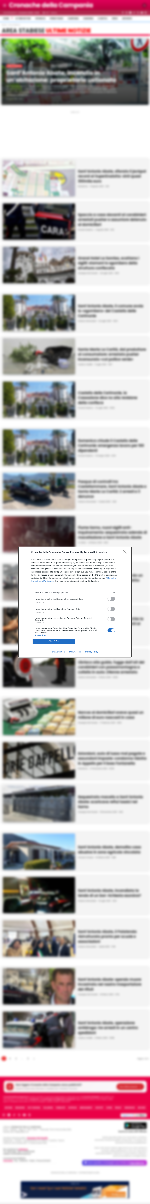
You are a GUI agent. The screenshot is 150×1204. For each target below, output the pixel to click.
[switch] (111, 599)
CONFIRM (53, 641)
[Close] (125, 552)
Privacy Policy (91, 652)
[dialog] (75, 602)
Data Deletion (58, 652)
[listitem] (75, 592)
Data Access (75, 652)
